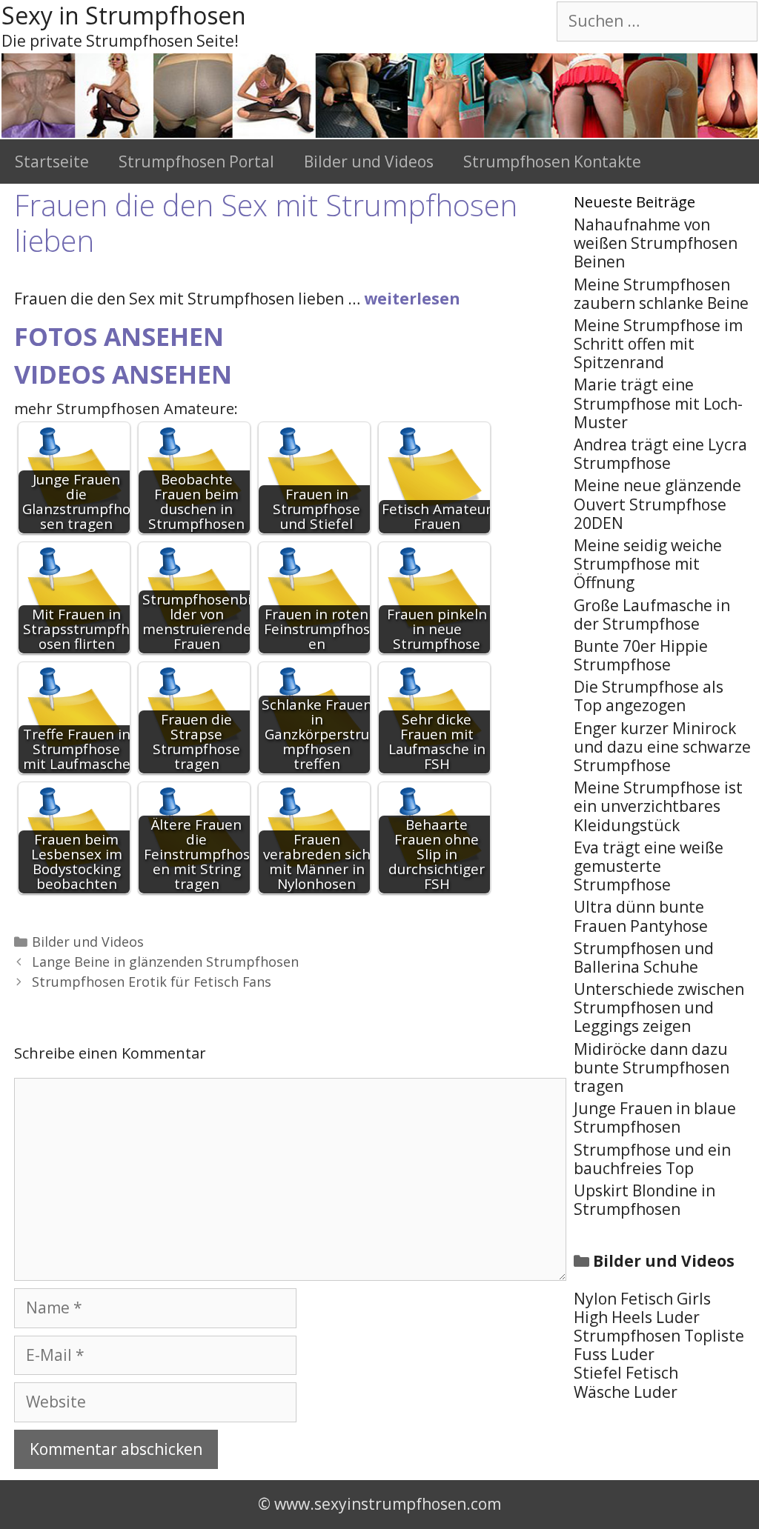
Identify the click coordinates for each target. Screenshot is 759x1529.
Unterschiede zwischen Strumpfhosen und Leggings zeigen (659, 1007)
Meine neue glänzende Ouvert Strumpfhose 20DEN (657, 504)
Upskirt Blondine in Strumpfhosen (644, 1199)
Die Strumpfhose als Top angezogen (648, 696)
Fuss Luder (614, 1354)
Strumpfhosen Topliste (659, 1335)
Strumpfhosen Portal (196, 161)
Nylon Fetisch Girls (642, 1298)
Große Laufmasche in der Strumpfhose (652, 614)
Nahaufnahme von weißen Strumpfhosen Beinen (656, 243)
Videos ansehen (123, 374)
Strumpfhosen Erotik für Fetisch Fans (151, 981)
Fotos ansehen (119, 336)
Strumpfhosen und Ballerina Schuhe (644, 957)
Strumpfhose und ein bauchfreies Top (652, 1159)
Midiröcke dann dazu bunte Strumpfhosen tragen (651, 1067)
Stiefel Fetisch (626, 1372)
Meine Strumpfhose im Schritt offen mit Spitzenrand (658, 344)
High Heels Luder (637, 1317)
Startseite (52, 161)
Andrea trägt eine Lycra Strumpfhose (660, 453)
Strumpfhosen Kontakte (552, 161)
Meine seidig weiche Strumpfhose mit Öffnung (648, 564)
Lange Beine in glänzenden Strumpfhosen (165, 961)
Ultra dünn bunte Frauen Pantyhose (641, 916)
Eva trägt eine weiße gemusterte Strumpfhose (648, 866)
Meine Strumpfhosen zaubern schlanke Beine (661, 293)
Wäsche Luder (625, 1392)
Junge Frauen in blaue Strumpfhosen (655, 1117)
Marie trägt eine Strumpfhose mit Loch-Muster (658, 403)
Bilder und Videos (369, 161)
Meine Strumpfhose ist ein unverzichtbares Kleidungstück (658, 806)
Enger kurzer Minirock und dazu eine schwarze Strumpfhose (662, 747)
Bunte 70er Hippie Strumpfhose (641, 655)
